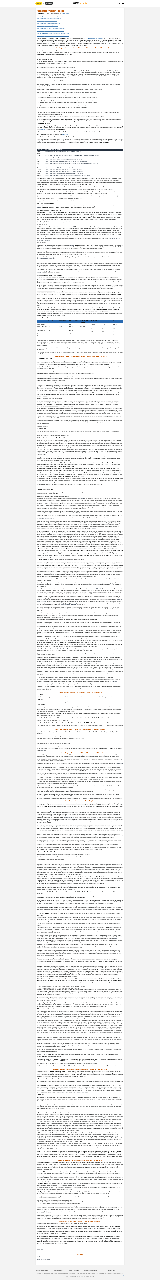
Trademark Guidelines (97, 588)
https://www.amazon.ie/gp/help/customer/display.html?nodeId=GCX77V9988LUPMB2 (66, 161)
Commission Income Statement (68, 604)
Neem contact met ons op (90, 1270)
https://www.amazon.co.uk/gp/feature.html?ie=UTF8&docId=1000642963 (63, 151)
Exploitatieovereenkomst (42, 1270)
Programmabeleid (58, 1270)
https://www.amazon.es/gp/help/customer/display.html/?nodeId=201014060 (64, 167)
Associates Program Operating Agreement (93, 38)
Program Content (51, 840)
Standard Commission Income (44, 1256)
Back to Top (40, 1249)
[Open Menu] (122, 3)
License (82, 476)
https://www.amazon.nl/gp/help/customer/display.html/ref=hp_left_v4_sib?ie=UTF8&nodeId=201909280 (71, 163)
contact (74, 1185)
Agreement (42, 129)
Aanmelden (49, 3)
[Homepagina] (80, 3)
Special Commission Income (43, 1259)
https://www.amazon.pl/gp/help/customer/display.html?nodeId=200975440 (64, 173)
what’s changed (65, 13)
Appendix (39, 207)
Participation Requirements (61, 1092)
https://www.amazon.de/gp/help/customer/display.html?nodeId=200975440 (64, 169)
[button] (118, 3)
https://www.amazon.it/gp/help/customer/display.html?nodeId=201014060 (63, 159)
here (70, 221)
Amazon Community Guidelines (79, 1092)
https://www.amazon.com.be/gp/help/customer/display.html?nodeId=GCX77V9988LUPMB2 (67, 175)
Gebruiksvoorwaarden (73, 1270)
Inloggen (38, 3)
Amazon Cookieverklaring (117, 1275)
